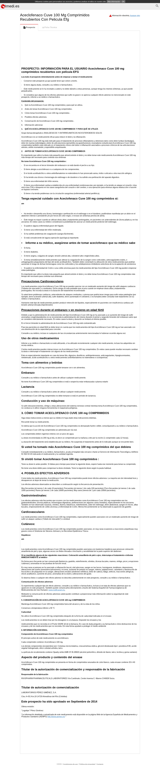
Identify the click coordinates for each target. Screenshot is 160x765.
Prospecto (30, 27)
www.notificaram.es (56, 590)
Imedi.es (12, 6)
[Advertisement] (9, 109)
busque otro (135, 16)
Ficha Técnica (51, 27)
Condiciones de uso (70, 764)
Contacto (100, 764)
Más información (114, 1)
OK (123, 1)
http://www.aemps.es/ (56, 717)
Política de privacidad (87, 764)
